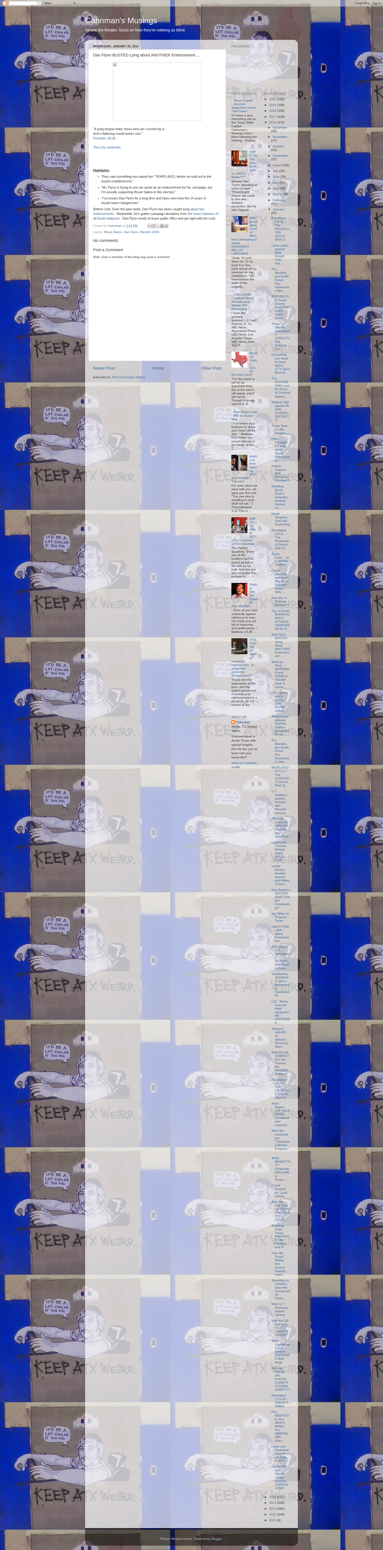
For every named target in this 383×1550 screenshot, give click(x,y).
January (278, 209)
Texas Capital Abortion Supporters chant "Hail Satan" (243, 106)
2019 (273, 105)
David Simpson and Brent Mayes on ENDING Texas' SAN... (280, 581)
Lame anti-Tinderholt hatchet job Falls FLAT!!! (280, 1454)
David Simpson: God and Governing (280, 519)
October (278, 146)
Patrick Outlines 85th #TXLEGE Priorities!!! (281, 473)
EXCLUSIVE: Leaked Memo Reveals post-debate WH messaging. (242, 302)
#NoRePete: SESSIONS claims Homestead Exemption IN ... (281, 984)
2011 (273, 1520)
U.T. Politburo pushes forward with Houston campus (279, 802)
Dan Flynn (131, 232)
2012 (273, 1514)
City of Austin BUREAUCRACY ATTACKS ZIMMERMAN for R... (281, 619)
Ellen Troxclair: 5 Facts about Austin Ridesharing (281, 449)
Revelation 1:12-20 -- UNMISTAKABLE (280, 1401)
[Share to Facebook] (162, 226)
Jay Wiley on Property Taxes (280, 917)
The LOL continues (106, 147)
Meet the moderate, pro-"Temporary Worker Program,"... (281, 1141)
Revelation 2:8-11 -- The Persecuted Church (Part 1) (280, 539)
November (280, 137)
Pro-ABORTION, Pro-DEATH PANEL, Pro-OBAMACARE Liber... (280, 1426)
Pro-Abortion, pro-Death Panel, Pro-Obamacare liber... (281, 280)
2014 (273, 1502)
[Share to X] (158, 226)
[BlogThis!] (154, 226)
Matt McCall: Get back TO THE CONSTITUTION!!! (280, 1328)
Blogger (216, 1538)
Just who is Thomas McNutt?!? (280, 601)
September (280, 155)
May (276, 182)
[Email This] (149, 226)
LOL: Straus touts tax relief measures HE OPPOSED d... (281, 1012)
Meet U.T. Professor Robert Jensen (280, 1309)
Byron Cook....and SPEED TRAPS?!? (280, 559)
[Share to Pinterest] (166, 226)
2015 (273, 1497)
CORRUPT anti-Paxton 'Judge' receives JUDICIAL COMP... (280, 1477)
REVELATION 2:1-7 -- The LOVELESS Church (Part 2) (280, 776)
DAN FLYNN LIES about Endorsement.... (280, 934)
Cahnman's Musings (121, 20)
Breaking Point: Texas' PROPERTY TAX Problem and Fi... (281, 1236)
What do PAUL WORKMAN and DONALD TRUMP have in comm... (280, 674)
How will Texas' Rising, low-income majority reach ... (279, 1263)
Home (158, 368)
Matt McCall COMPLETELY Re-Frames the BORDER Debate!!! (281, 1063)
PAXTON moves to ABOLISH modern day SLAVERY (280, 827)
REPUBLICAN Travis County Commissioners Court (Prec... (280, 307)
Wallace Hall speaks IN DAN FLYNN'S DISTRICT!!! (280, 411)
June (276, 176)
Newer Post (104, 368)
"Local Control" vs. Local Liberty (279, 1191)
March (277, 194)
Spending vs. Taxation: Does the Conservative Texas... (281, 1289)
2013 (273, 1508)
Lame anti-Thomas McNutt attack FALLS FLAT (279, 851)
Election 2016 (149, 232)
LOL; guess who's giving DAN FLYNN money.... (280, 701)
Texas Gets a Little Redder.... (280, 429)
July (276, 171)
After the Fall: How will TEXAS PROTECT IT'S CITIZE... (281, 1211)
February (279, 200)
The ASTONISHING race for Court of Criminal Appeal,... (281, 387)
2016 (273, 122)
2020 (273, 99)
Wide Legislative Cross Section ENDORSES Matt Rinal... (281, 1351)
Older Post (211, 368)
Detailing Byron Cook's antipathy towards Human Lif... (280, 497)
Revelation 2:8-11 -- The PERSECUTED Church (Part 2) (280, 228)
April (276, 188)
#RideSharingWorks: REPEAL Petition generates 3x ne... (280, 725)
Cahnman (243, 722)
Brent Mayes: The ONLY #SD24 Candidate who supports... (281, 1114)
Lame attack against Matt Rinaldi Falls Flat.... (280, 254)
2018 (273, 110)
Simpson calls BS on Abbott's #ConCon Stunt (280, 1037)
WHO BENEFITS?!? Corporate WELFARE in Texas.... (281, 1169)
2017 (273, 116)
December (280, 127)
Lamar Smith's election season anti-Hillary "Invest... (281, 875)
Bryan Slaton (113, 232)
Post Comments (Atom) (128, 377)
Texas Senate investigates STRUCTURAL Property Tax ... (281, 336)
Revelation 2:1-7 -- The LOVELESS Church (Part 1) (280, 1088)
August (278, 165)
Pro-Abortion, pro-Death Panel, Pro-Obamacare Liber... (281, 751)
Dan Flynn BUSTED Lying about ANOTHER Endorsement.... (281, 645)
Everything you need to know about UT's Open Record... (281, 363)
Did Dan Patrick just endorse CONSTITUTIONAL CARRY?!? (281, 1379)
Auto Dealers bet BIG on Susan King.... (244, 415)
